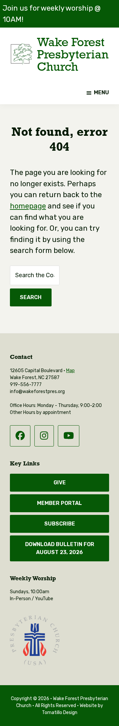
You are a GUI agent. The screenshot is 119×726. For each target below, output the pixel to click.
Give (60, 482)
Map (70, 370)
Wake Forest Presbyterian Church (72, 54)
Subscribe (59, 524)
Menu (101, 92)
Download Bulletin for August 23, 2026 (59, 548)
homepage (28, 206)
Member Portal (59, 503)
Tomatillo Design (59, 712)
